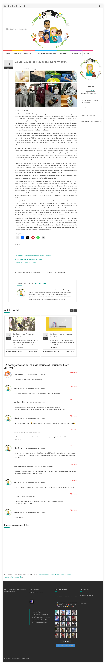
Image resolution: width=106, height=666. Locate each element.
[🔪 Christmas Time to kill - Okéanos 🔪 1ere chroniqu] (62, 635)
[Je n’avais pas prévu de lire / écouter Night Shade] (74, 612)
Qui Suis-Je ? (28, 53)
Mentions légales (10, 589)
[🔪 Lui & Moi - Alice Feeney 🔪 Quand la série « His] (74, 624)
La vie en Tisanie (21, 402)
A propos (17, 53)
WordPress (25, 658)
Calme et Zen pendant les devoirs (25, 263)
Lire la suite (33, 351)
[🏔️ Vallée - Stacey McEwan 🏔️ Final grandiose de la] (68, 618)
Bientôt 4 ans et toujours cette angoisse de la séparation (33, 256)
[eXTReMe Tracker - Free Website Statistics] (32, 601)
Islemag (7, 658)
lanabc (17, 432)
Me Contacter (90, 91)
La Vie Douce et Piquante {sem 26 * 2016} (28, 259)
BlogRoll (88, 53)
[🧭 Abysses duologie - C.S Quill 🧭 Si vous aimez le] (68, 624)
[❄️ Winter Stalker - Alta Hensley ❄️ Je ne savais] (57, 630)
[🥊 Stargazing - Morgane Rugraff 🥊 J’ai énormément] (74, 618)
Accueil (7, 53)
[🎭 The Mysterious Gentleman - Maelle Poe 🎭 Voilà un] (62, 618)
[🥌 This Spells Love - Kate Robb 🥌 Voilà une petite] (57, 612)
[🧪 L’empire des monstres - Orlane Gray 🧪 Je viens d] (57, 635)
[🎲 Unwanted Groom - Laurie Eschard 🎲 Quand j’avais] (62, 612)
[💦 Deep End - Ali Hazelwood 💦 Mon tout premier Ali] (57, 618)
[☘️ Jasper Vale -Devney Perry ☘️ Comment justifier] (74, 635)
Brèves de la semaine (33, 272)
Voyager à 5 (76, 53)
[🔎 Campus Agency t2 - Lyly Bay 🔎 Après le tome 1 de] (62, 624)
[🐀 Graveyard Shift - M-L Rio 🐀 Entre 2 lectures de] (68, 630)
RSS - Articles (34, 589)
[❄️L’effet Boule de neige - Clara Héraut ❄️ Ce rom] (74, 630)
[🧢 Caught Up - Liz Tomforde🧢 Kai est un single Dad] (62, 630)
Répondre (73, 372)
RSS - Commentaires (37, 593)
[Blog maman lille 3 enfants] (91, 69)
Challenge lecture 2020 (46, 53)
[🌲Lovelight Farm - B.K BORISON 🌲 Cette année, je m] (68, 635)
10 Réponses (49, 272)
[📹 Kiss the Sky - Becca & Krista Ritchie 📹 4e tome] (57, 624)
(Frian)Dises (63, 53)
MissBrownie (62, 272)
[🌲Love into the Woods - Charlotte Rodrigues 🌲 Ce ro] (68, 612)
